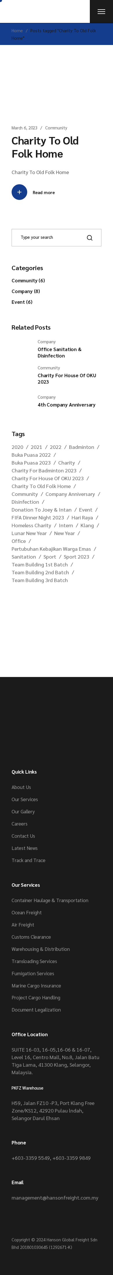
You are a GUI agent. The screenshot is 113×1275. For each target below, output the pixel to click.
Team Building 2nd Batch (40, 572)
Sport (49, 556)
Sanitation (24, 556)
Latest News (25, 848)
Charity (66, 462)
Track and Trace (28, 860)
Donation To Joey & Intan (42, 509)
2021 (36, 446)
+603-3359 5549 (31, 1157)
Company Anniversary (70, 493)
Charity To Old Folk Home (45, 146)
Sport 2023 (76, 556)
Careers (20, 823)
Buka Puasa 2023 (31, 462)
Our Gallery (23, 811)
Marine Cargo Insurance (36, 985)
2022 (55, 446)
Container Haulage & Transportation (50, 900)
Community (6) (28, 280)
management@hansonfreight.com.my (55, 1197)
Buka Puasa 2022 (31, 454)
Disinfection (25, 501)
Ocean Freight (27, 912)
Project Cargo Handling (36, 997)
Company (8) (26, 291)
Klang (87, 525)
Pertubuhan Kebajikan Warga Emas (51, 548)
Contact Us (23, 835)
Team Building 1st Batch (40, 564)
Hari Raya (82, 517)
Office (19, 540)
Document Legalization (36, 1009)
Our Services (25, 799)
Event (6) (22, 302)
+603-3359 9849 (71, 1157)
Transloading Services (34, 961)
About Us (21, 787)
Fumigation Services (33, 973)
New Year (64, 533)
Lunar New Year (29, 533)
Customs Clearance (31, 936)
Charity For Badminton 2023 (44, 470)
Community (56, 127)
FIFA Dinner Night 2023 (38, 517)
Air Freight (23, 924)
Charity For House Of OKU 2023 (48, 478)
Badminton (81, 446)
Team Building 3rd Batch (40, 580)
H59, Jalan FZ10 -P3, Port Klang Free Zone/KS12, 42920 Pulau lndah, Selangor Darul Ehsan (53, 1110)
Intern (66, 525)
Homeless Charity (31, 525)
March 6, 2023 (24, 127)
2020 (17, 446)
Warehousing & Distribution (41, 949)
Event (85, 509)
